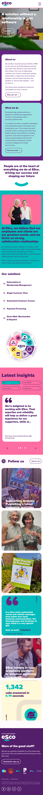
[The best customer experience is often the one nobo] (21, 700)
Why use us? (12, 94)
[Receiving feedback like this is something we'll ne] (21, 615)
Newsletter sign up (11, 761)
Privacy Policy (5, 779)
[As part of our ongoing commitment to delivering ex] (21, 658)
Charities (7, 31)
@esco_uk (35, 461)
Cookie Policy (14, 779)
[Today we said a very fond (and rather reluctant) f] (21, 531)
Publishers (7, 36)
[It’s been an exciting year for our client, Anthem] (21, 488)
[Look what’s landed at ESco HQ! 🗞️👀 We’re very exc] (21, 573)
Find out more (12, 150)
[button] (39, 4)
